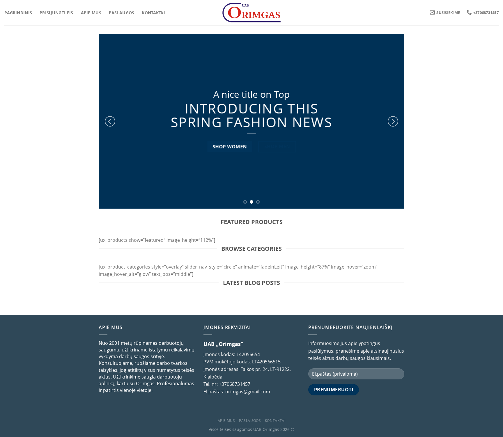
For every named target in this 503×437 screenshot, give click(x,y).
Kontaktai (153, 12)
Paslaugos (121, 12)
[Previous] (110, 121)
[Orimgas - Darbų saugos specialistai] (251, 12)
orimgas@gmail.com (247, 391)
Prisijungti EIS (56, 12)
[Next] (393, 121)
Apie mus (91, 12)
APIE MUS (226, 420)
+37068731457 (234, 384)
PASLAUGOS (250, 420)
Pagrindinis (18, 12)
